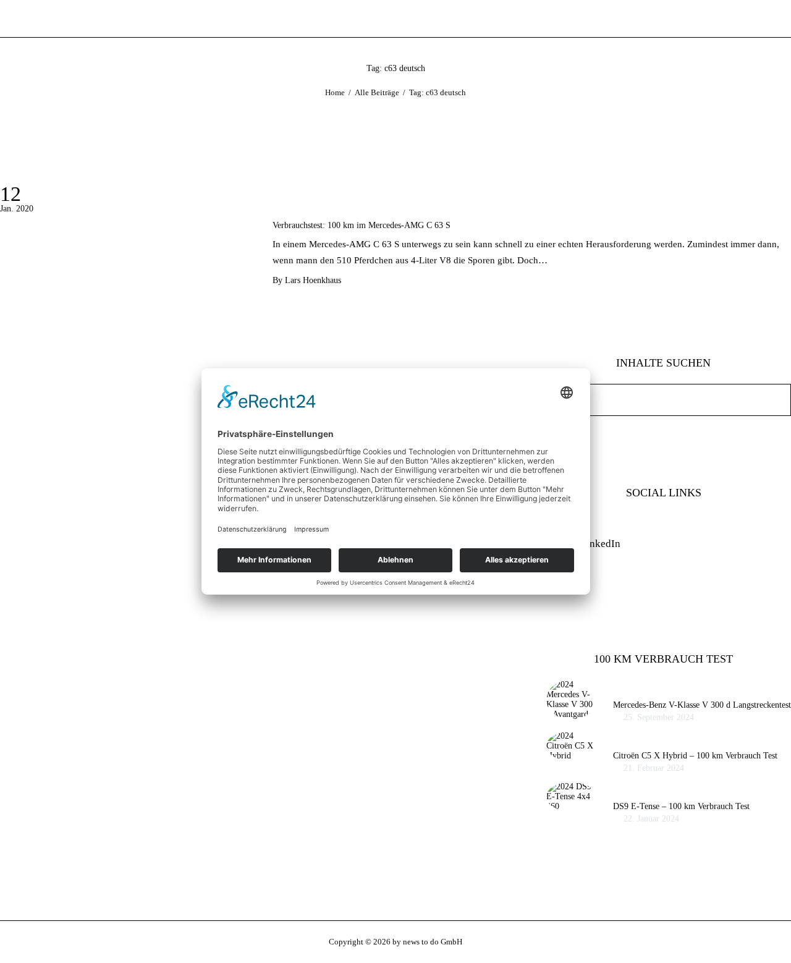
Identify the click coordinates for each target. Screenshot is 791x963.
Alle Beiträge (377, 92)
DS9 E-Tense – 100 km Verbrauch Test (681, 806)
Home (335, 92)
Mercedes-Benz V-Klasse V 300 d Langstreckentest (702, 705)
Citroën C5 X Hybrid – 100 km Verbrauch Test (695, 755)
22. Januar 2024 (651, 818)
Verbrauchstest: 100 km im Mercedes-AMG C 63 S (361, 225)
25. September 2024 (659, 717)
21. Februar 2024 (654, 768)
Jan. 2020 (16, 208)
